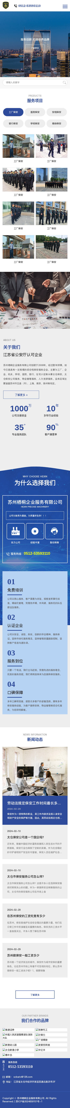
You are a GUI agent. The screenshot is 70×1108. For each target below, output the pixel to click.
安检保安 (56, 112)
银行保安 (13, 123)
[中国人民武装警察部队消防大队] (18, 1036)
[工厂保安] (18, 146)
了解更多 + (21, 395)
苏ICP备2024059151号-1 (29, 1101)
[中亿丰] (52, 1050)
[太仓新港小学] (18, 1050)
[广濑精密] (52, 1040)
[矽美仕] (52, 1035)
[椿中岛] (18, 1055)
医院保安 (35, 112)
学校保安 (35, 123)
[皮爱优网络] (52, 1045)
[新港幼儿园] (18, 1045)
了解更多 (35, 48)
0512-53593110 (29, 5)
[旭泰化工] (52, 1030)
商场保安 (56, 123)
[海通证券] (18, 1030)
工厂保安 (13, 112)
